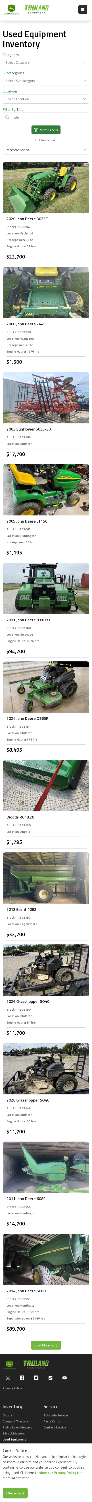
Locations (10, 91)
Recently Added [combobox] (17, 149)
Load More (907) (46, 1345)
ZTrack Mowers (14, 1433)
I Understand (15, 1493)
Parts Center (53, 1421)
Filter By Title (13, 109)
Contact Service (55, 1427)
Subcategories (13, 73)
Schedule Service (56, 1415)
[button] (82, 9)
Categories (11, 54)
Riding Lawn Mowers (17, 1427)
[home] (24, 9)
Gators (8, 1415)
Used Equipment (14, 1439)
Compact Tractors (16, 1421)
